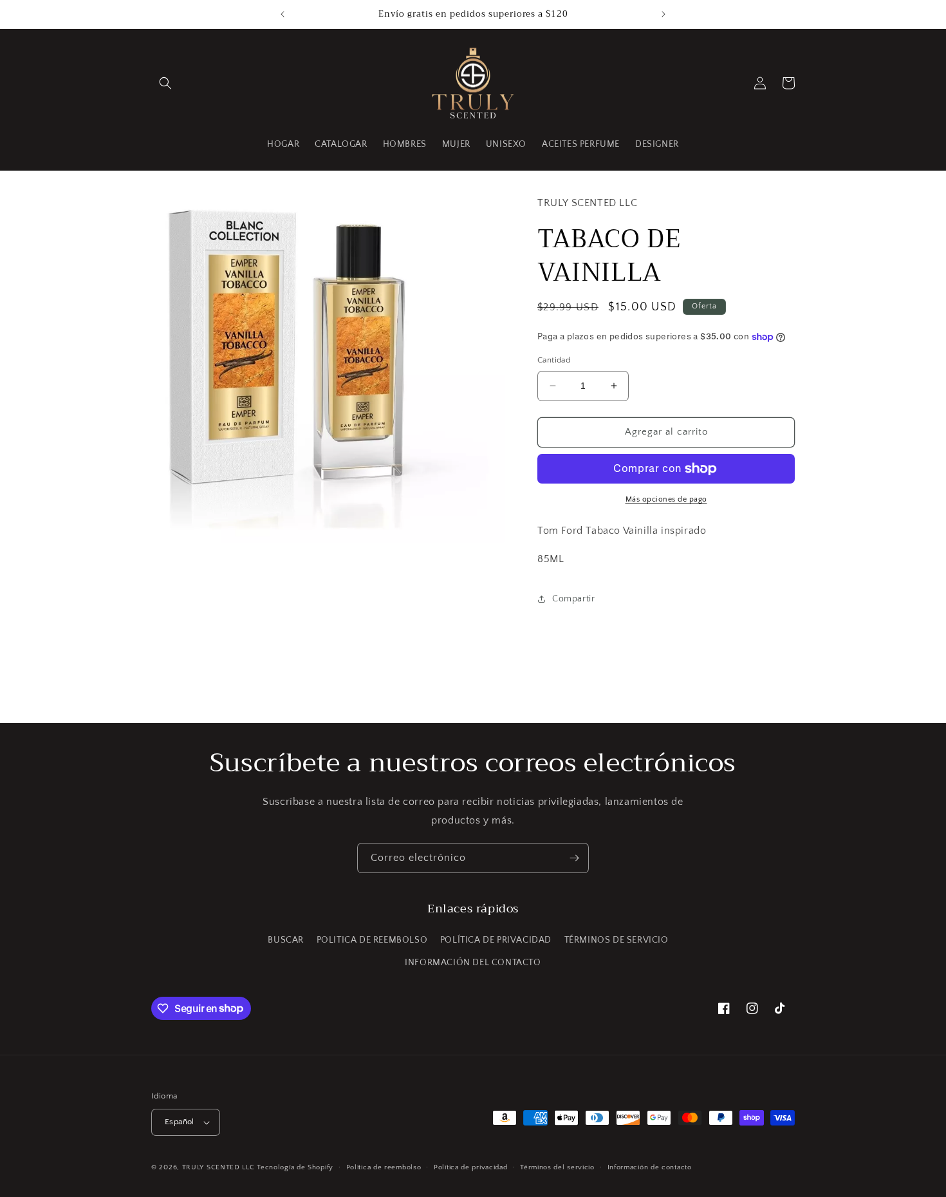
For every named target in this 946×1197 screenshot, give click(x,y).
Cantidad (553, 359)
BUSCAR (286, 940)
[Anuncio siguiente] (663, 14)
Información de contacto (649, 1167)
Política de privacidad (470, 1167)
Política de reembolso (384, 1167)
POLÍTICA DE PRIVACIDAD (496, 940)
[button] (165, 83)
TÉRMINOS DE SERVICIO (616, 940)
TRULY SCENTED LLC (218, 1167)
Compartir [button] (573, 599)
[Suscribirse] (574, 858)
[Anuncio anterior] (282, 14)
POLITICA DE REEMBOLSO (372, 940)
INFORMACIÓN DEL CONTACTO (473, 962)
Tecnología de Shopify (295, 1167)
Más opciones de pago (666, 499)
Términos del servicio (557, 1167)
